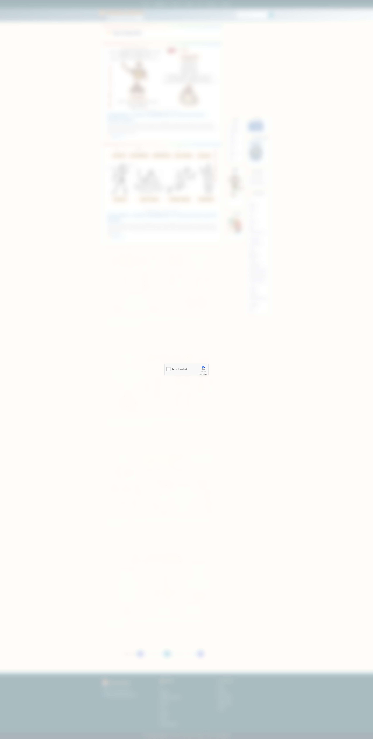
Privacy (200, 374)
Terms (205, 374)
